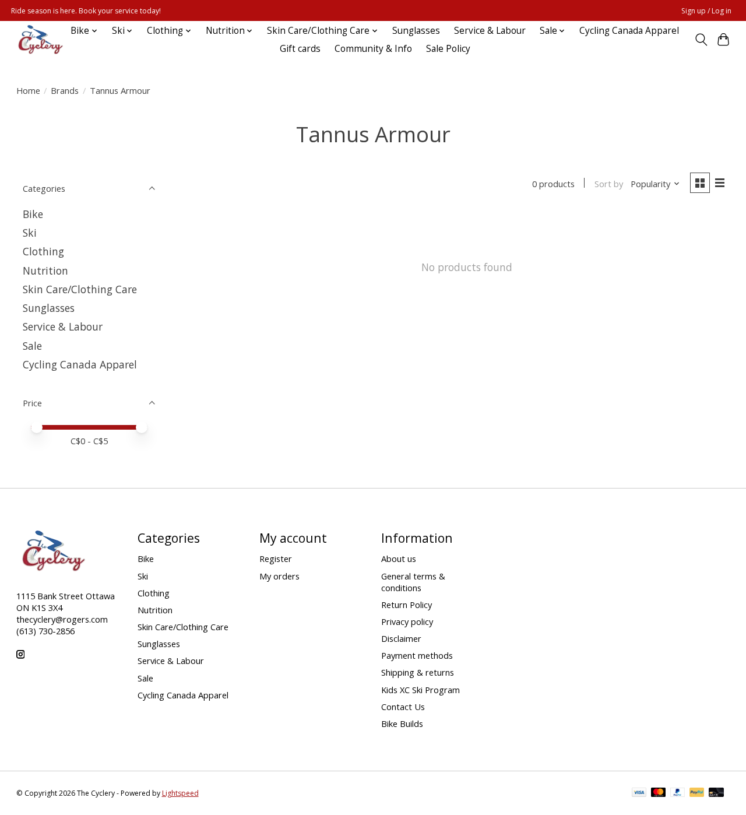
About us (398, 558)
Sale (32, 346)
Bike (33, 214)
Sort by (608, 183)
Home (28, 90)
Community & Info (373, 49)
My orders (279, 576)
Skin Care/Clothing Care (80, 289)
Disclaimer (401, 638)
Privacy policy (407, 621)
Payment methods (417, 655)
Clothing (43, 251)
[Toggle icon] (700, 39)
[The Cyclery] (38, 39)
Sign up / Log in (706, 11)
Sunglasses (416, 30)
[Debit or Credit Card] (716, 793)
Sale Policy (448, 49)
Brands (65, 90)
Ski (30, 233)
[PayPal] (677, 793)
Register (275, 558)
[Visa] (639, 793)
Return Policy (406, 604)
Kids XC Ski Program (420, 689)
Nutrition (45, 270)
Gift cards (300, 49)
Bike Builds (402, 723)
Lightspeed (180, 793)
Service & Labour (490, 30)
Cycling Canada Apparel (629, 30)
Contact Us (403, 706)
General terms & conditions (413, 581)
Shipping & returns (417, 672)
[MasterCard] (658, 793)
